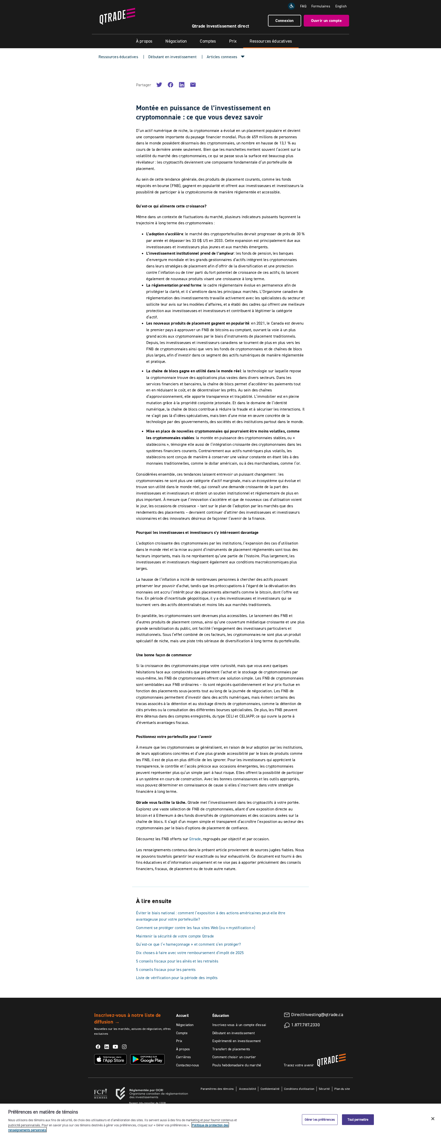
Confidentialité (270, 1089)
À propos (144, 41)
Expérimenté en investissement (236, 1041)
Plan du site (342, 1089)
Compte (182, 1033)
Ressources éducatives (271, 41)
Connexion (284, 20)
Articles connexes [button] (222, 56)
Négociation (176, 41)
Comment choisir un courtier (234, 1057)
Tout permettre (358, 1119)
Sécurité (324, 1089)
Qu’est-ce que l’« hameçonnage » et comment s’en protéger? (188, 944)
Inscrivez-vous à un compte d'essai (239, 1024)
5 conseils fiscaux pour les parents (165, 969)
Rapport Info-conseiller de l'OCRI (147, 1103)
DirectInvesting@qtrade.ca (317, 1014)
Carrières (183, 1057)
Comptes (208, 41)
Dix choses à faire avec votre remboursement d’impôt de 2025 (190, 952)
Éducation (220, 1015)
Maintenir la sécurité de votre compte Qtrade (175, 936)
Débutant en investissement (172, 56)
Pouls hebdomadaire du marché (236, 1065)
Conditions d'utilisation (299, 1089)
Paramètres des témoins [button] (217, 1089)
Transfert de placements (231, 1049)
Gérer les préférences (320, 1119)
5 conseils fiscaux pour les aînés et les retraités (177, 961)
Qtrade (195, 838)
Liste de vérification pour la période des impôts (177, 977)
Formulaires (320, 6)
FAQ (303, 6)
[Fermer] (432, 1118)
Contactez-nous (187, 1065)
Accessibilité (247, 1089)
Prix (233, 41)
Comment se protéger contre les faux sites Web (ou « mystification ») (195, 927)
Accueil (182, 1015)
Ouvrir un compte (326, 20)
